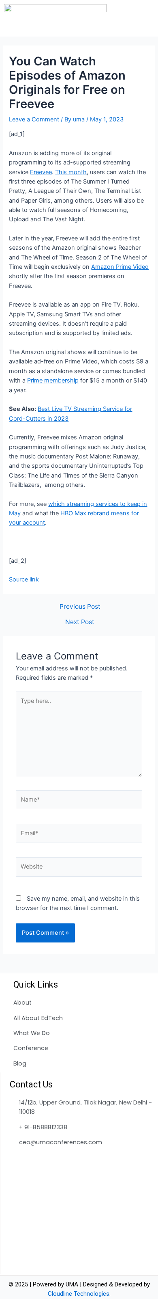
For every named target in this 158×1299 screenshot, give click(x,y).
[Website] (79, 868)
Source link (24, 579)
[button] (149, 18)
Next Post (79, 622)
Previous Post (80, 606)
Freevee (41, 172)
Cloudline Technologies (78, 1293)
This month (71, 172)
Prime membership (53, 380)
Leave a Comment (34, 119)
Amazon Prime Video (120, 266)
